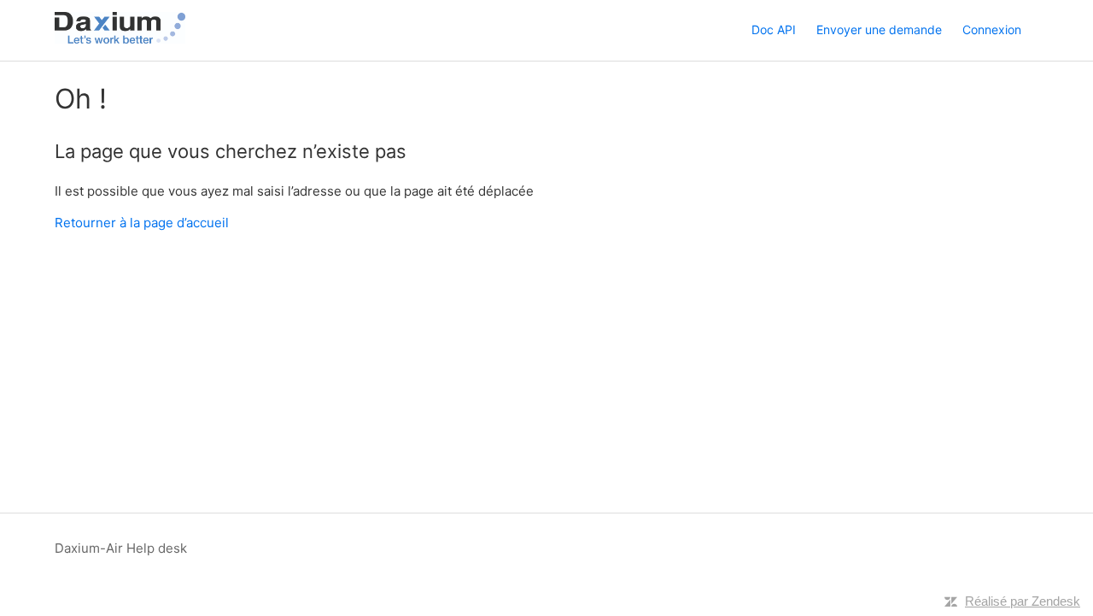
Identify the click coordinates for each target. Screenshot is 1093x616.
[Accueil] (120, 39)
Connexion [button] (991, 29)
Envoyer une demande (879, 29)
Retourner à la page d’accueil (142, 222)
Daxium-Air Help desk (121, 548)
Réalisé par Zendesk (1022, 601)
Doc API (773, 29)
